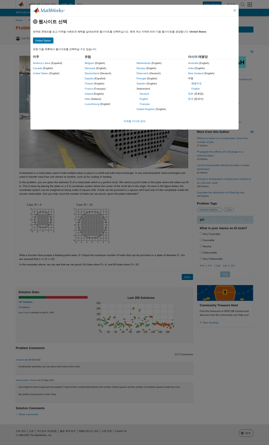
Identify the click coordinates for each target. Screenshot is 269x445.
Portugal (141, 78)
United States (40, 73)
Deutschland (92, 73)
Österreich (143, 73)
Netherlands (144, 63)
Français (145, 104)
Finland (89, 83)
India (191, 68)
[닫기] (234, 10)
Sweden (141, 83)
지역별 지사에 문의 (134, 121)
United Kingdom (146, 109)
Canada (37, 68)
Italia (87, 98)
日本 (190, 93)
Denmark (90, 68)
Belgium (89, 63)
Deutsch (144, 93)
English (144, 98)
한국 (190, 98)
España (89, 78)
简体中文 (196, 83)
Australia (193, 63)
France (89, 88)
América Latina (41, 63)
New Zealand (195, 73)
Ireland (89, 93)
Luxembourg (92, 104)
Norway (141, 68)
